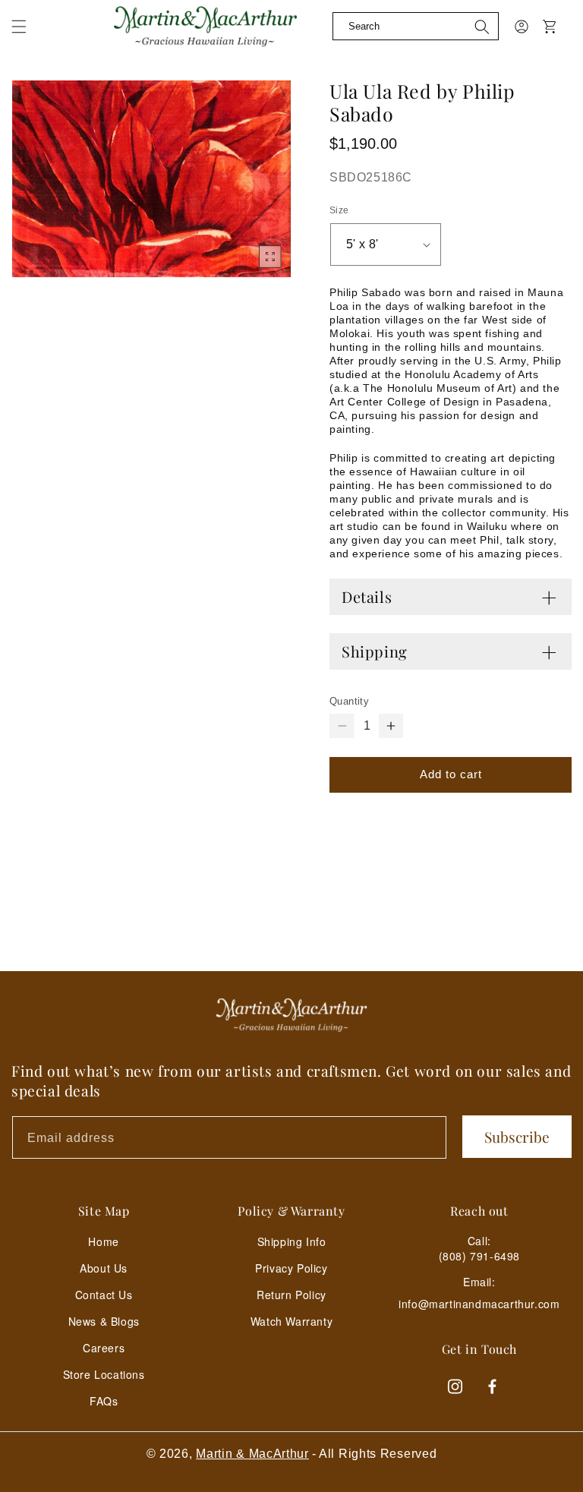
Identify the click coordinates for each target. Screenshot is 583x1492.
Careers (103, 1347)
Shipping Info (291, 1241)
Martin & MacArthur (252, 1453)
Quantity (349, 701)
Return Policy (291, 1294)
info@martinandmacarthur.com (479, 1304)
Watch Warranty (291, 1321)
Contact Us (104, 1294)
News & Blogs (104, 1321)
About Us (104, 1268)
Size (339, 210)
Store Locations (104, 1374)
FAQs (104, 1400)
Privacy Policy (291, 1268)
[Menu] (28, 38)
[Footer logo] (291, 1015)
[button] (19, 26)
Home (103, 1241)
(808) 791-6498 (479, 1255)
